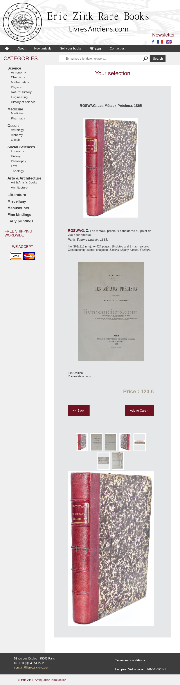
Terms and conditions (130, 660)
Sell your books (70, 48)
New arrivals (42, 48)
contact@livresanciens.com (31, 667)
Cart (97, 49)
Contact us (117, 48)
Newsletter (163, 35)
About (21, 48)
